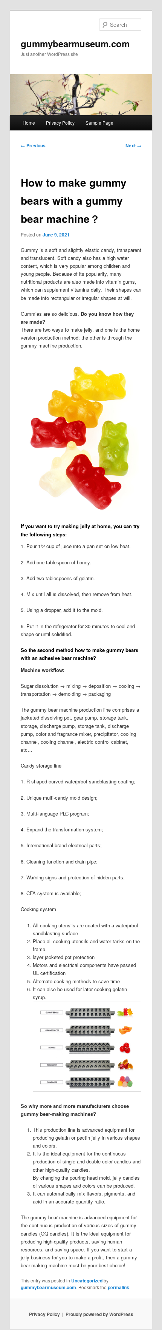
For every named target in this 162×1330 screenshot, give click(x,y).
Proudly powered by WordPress (99, 1314)
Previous (33, 145)
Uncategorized (86, 1280)
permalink (118, 1287)
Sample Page (99, 122)
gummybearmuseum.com (75, 43)
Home (29, 122)
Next (133, 145)
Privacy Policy (60, 122)
